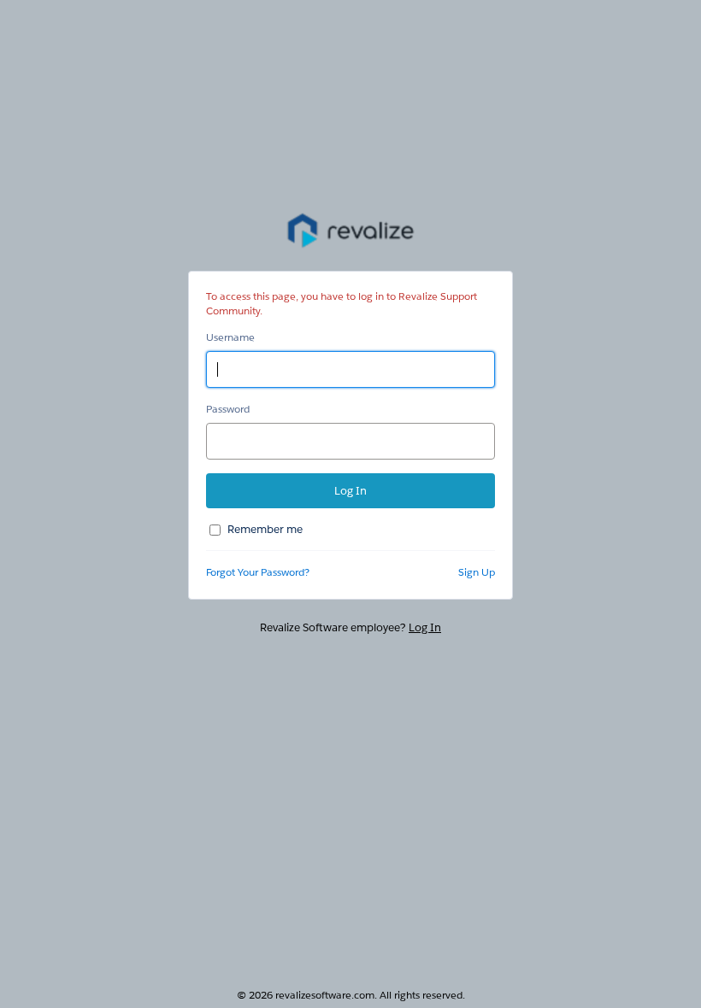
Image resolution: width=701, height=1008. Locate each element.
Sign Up (476, 572)
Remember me (265, 529)
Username (230, 337)
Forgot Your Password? (257, 572)
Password (228, 408)
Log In (425, 627)
